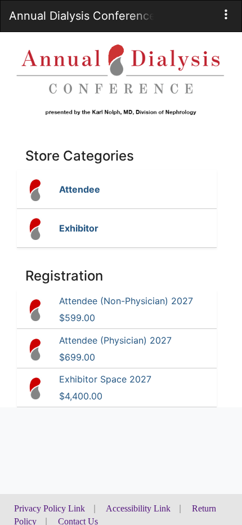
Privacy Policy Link (49, 508)
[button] (226, 14)
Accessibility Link (138, 508)
